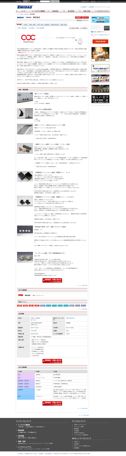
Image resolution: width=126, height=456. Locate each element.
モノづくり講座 (48, 443)
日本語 (25, 1)
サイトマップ (100, 7)
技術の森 (93, 1)
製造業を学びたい (23, 443)
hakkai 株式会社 (24, 14)
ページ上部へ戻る (83, 285)
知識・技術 (21, 441)
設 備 (25, 24)
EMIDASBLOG (55, 24)
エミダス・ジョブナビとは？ (25, 449)
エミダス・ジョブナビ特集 (42, 449)
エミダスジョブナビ (24, 447)
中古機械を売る (32, 432)
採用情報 (91, 7)
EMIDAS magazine (79, 433)
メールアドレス (96, 26)
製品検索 (21, 430)
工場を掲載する (30, 426)
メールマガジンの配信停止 (81, 435)
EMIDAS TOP (85, 1)
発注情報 (21, 436)
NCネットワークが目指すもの (82, 446)
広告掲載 (76, 430)
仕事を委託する (40, 426)
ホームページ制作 (79, 426)
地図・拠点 (64, 24)
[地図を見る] (34, 324)
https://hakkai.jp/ (70, 318)
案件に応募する (22, 438)
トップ (17, 14)
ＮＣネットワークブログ (103, 1)
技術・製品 (32, 24)
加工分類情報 (40, 28)
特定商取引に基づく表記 (31, 453)
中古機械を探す (22, 432)
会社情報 (31, 28)
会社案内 (84, 7)
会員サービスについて (80, 424)
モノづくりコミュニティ (35, 443)
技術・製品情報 (22, 28)
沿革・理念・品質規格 (43, 24)
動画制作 (76, 428)
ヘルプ (108, 7)
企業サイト (77, 441)
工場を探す (21, 426)
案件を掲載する (32, 438)
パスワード (95, 29)
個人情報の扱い (49, 453)
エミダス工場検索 (35, 1)
